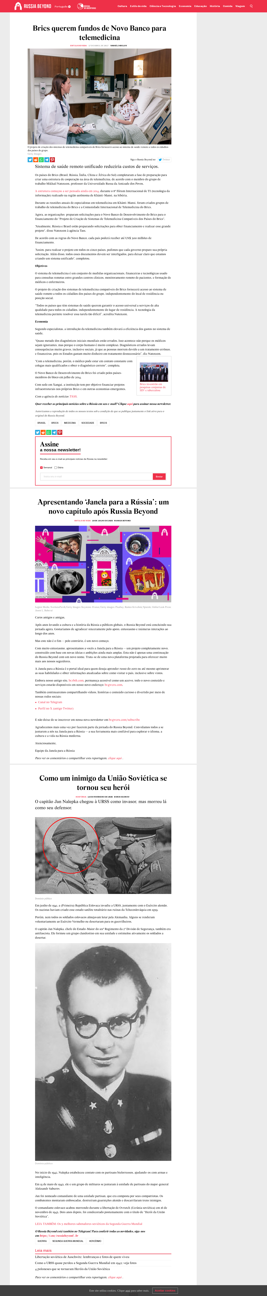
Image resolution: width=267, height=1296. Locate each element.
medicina (70, 423)
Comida (227, 6)
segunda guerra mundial (67, 1241)
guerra (42, 1241)
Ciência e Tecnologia (163, 6)
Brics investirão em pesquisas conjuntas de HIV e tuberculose (153, 387)
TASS (72, 396)
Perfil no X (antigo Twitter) (56, 708)
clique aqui (115, 758)
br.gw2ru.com (113, 685)
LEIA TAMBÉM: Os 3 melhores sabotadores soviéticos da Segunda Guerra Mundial (88, 1224)
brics (54, 423)
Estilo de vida (138, 6)
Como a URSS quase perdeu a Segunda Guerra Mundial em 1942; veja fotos (85, 1263)
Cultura (122, 6)
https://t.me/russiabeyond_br (59, 1235)
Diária (60, 467)
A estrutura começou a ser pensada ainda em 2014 (67, 191)
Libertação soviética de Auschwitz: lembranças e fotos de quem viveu (82, 1257)
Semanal (47, 467)
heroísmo (95, 1241)
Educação (200, 6)
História (215, 6)
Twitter (166, 160)
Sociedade (87, 423)
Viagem (240, 6)
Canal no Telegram (50, 702)
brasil (42, 423)
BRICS (103, 423)
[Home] (18, 6)
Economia (185, 6)
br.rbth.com (76, 680)
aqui (130, 404)
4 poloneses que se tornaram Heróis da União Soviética (72, 1269)
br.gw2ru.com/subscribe (124, 720)
